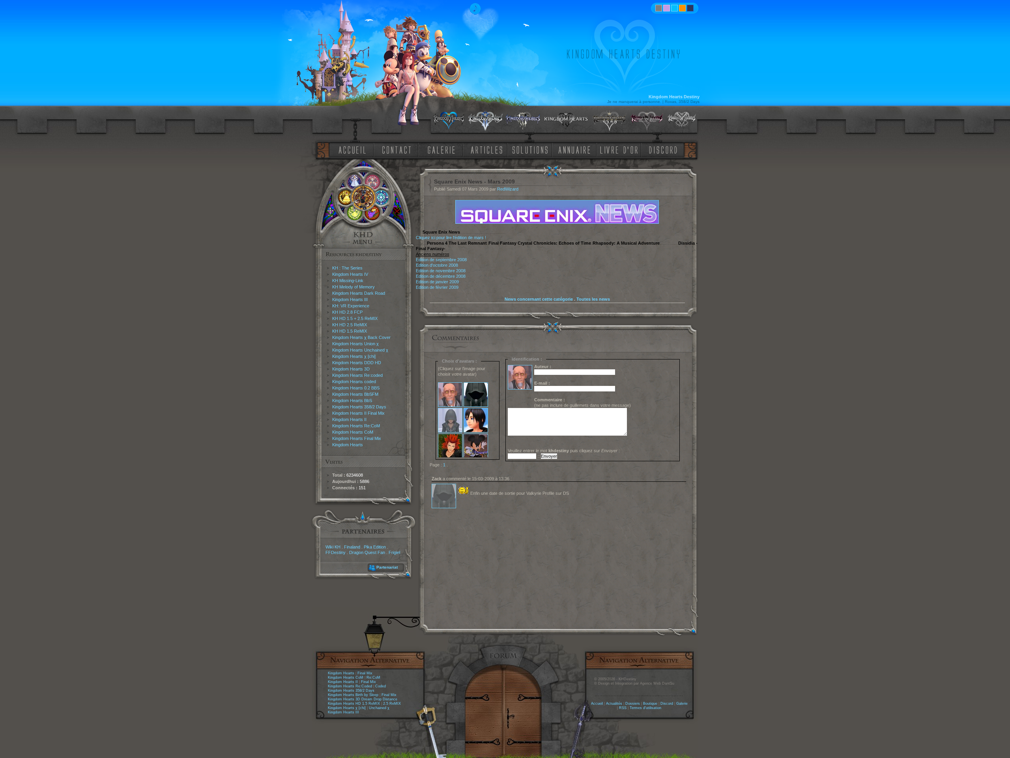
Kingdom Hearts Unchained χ (360, 350)
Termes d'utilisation (645, 708)
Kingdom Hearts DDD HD (356, 362)
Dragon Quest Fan (367, 552)
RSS (623, 708)
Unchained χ (379, 708)
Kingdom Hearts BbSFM (355, 394)
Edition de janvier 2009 (437, 281)
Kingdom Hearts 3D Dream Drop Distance (362, 699)
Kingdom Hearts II (349, 419)
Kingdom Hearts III (350, 299)
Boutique (650, 704)
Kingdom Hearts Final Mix (356, 438)
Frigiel (394, 552)
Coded (380, 686)
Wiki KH (332, 547)
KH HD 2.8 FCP (347, 312)
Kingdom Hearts (347, 444)
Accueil (597, 704)
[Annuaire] (571, 149)
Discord (666, 704)
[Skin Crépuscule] (682, 8)
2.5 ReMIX (392, 704)
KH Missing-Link (347, 280)
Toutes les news (593, 299)
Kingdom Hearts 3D (351, 369)
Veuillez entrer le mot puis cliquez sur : (564, 450)
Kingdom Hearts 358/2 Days (359, 406)
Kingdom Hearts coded (354, 381)
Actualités (614, 704)
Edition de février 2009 (437, 287)
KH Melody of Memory (353, 286)
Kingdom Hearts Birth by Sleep (353, 695)
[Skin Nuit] (690, 8)
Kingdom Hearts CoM (352, 432)
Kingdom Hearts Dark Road (358, 293)
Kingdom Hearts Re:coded (357, 375)
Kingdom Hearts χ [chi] (354, 356)
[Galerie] (441, 149)
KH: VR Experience (350, 305)
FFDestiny (335, 552)
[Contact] (398, 149)
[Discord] (664, 149)
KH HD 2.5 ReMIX (349, 324)
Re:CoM (373, 677)
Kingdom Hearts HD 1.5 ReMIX (354, 704)
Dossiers (632, 704)
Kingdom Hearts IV (350, 274)
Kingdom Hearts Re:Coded (350, 686)
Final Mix (364, 673)
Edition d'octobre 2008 (437, 265)
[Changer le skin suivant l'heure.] (658, 8)
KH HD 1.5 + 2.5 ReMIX (355, 318)
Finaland (352, 547)
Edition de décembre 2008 (441, 276)
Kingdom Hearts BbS (352, 400)
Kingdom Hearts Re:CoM (356, 425)
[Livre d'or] (621, 149)
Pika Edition (375, 547)
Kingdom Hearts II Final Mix (358, 413)
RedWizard (507, 189)
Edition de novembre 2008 (441, 270)
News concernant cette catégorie (539, 299)
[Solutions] (531, 149)
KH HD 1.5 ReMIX (349, 331)
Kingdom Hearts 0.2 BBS (356, 388)
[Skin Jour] (674, 8)
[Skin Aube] (666, 8)
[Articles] (488, 149)
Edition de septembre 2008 (441, 259)
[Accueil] (350, 149)
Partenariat (387, 567)
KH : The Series (347, 268)
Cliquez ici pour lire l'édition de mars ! (451, 237)
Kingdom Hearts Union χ (355, 343)
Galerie (682, 704)
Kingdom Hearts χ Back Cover (361, 337)
